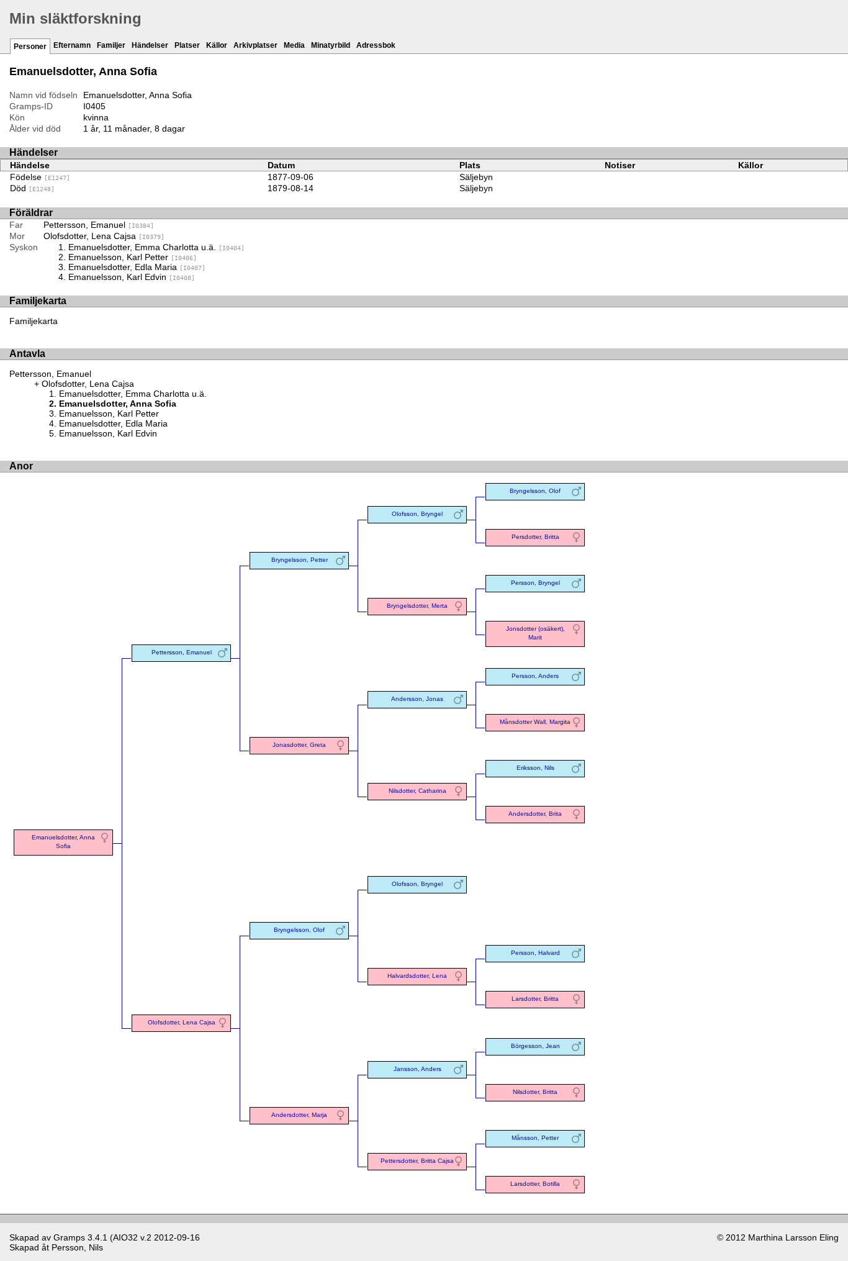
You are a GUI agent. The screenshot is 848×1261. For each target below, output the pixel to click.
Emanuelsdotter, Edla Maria (136, 267)
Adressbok (375, 45)
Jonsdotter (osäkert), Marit (535, 633)
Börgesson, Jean (535, 1045)
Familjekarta (33, 321)
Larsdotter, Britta (535, 998)
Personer (30, 46)
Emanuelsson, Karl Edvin (131, 277)
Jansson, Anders (417, 1068)
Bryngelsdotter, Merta (417, 605)
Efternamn (72, 45)
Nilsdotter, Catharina (417, 790)
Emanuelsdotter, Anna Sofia (63, 841)
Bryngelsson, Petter (299, 559)
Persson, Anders (535, 675)
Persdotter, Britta (535, 536)
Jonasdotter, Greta (299, 744)
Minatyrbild (330, 45)
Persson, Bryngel (535, 582)
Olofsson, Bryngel (417, 513)
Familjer (111, 45)
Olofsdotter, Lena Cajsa (104, 236)
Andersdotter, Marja (299, 1114)
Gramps (69, 1237)
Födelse (40, 177)
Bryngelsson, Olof (535, 490)
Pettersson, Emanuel (98, 225)
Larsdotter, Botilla (535, 1183)
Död (32, 188)
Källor (216, 45)
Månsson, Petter (535, 1137)
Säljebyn (476, 177)
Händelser (150, 45)
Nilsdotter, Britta (535, 1091)
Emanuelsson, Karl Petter (132, 257)
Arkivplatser (255, 45)
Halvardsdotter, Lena (417, 975)
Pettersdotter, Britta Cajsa (417, 1160)
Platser (187, 45)
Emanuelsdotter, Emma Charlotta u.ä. (156, 247)
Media (294, 45)
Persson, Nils (77, 1247)
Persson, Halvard (535, 952)
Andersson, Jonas (417, 698)
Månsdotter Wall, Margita (535, 721)
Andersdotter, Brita (535, 813)
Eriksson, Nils (535, 767)
